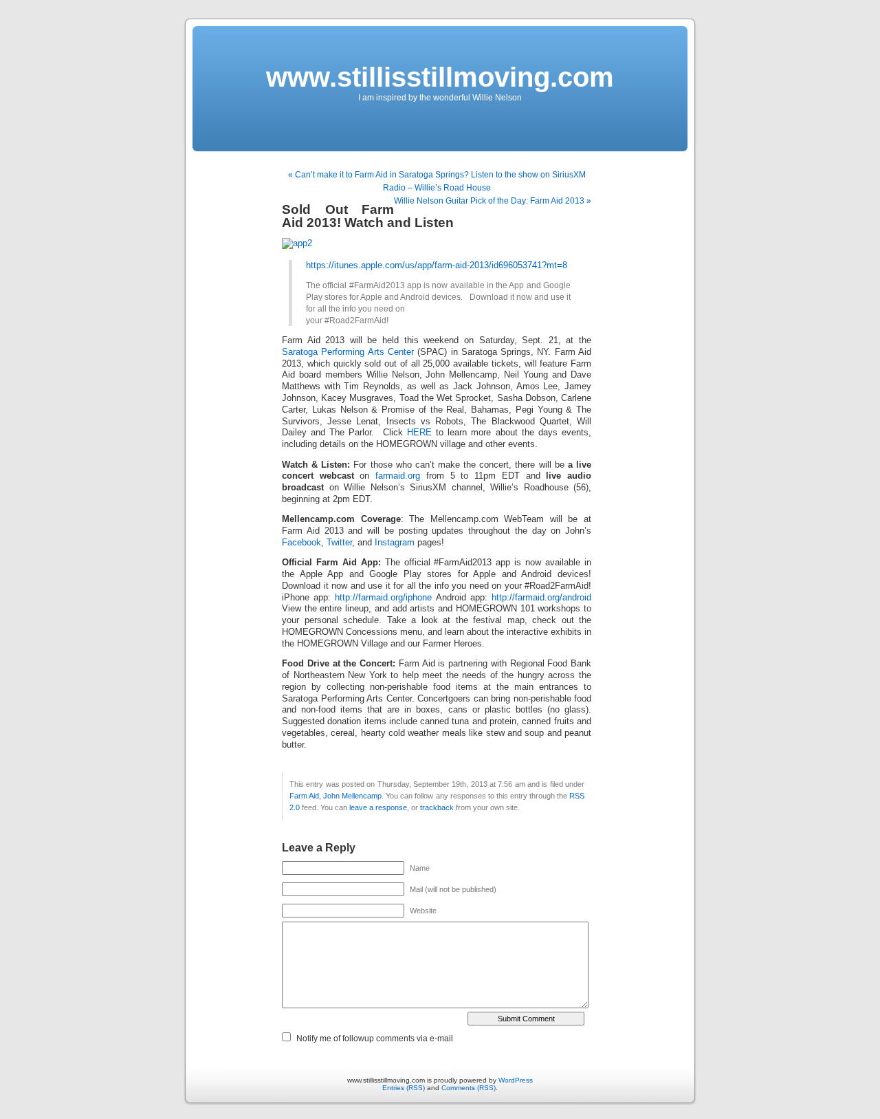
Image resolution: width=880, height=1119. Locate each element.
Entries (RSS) (403, 1087)
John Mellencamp (352, 796)
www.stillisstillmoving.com (440, 77)
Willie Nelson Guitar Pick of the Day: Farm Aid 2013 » (492, 201)
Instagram (395, 542)
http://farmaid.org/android (541, 597)
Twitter (339, 542)
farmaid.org (397, 476)
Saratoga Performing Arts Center (348, 352)
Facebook (301, 542)
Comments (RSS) (468, 1087)
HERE (419, 432)
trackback (437, 807)
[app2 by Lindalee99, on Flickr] (297, 243)
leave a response (378, 807)
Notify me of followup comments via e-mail (374, 1038)
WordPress (515, 1080)
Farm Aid (304, 796)
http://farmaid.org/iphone (381, 597)
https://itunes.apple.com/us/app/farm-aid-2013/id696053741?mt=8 (436, 265)
